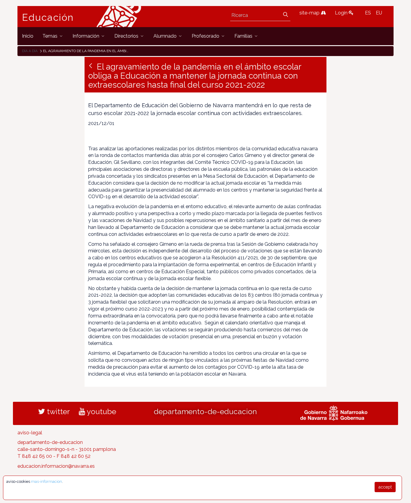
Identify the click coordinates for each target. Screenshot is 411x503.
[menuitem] (27, 36)
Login (342, 13)
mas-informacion (46, 481)
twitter (57, 411)
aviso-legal (29, 433)
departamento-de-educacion (205, 411)
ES (368, 13)
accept (385, 487)
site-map (310, 13)
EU (379, 13)
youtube (100, 411)
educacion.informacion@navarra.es (56, 466)
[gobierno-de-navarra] (333, 412)
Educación (48, 17)
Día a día (30, 51)
